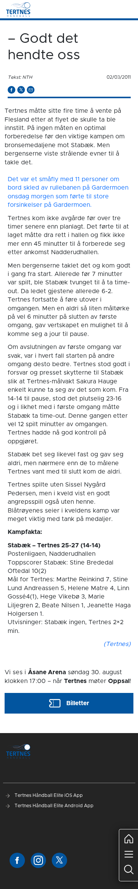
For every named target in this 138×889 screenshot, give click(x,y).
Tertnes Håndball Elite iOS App (48, 795)
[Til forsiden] (18, 9)
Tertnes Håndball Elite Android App (53, 805)
